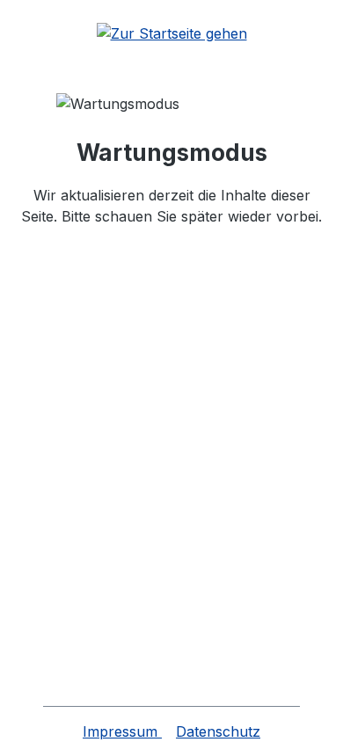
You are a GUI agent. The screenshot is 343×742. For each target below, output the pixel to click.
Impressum (122, 731)
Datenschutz (218, 731)
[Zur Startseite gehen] (171, 32)
